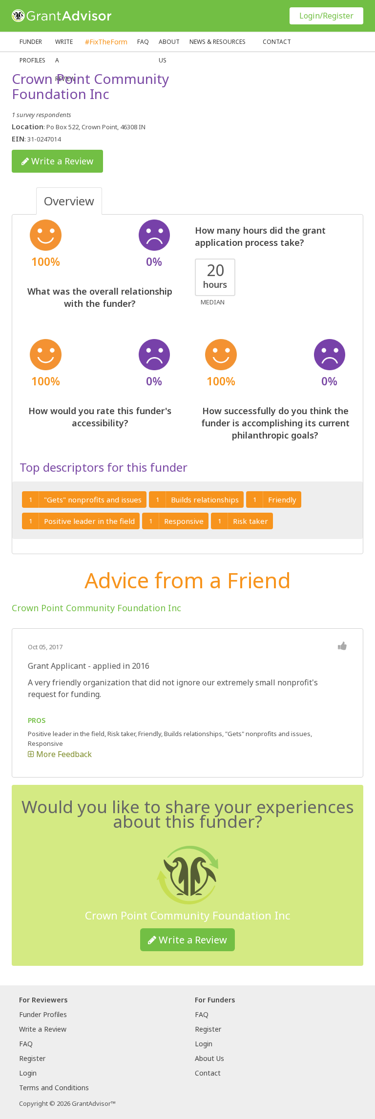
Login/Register (326, 15)
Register (32, 1058)
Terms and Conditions (54, 1087)
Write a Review (65, 44)
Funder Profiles (32, 44)
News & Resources (217, 42)
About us (169, 44)
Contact (277, 42)
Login (28, 1073)
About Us (209, 1058)
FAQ (143, 42)
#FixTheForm (106, 41)
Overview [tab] (69, 201)
